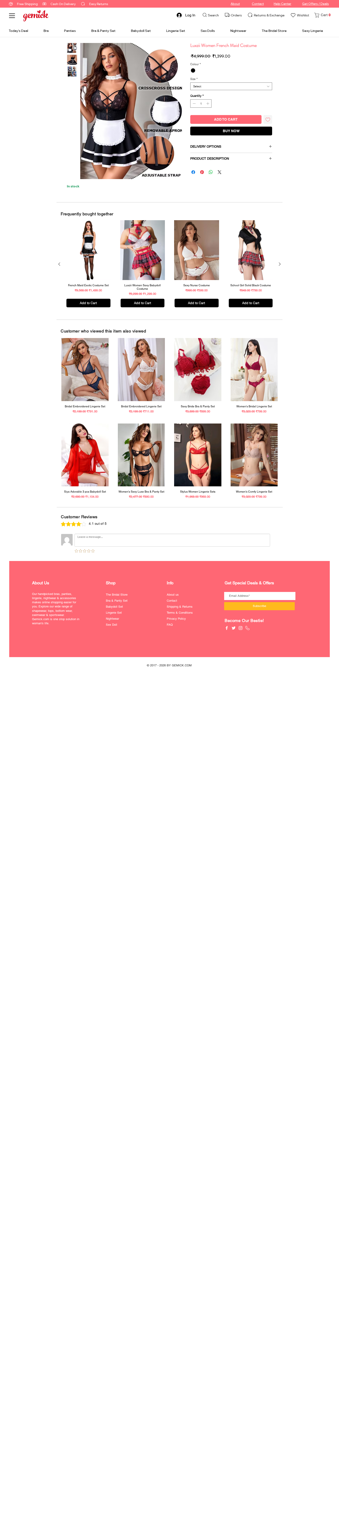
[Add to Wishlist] (267, 119)
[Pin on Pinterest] (202, 172)
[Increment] (208, 103)
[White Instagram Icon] (240, 628)
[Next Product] (279, 264)
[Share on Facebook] (193, 172)
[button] (12, 15)
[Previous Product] (59, 264)
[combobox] (231, 86)
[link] (323, 15)
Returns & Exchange (269, 15)
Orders (236, 15)
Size (194, 79)
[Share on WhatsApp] (211, 172)
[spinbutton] (200, 103)
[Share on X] (219, 172)
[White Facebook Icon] (226, 628)
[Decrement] (193, 103)
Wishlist (303, 15)
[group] (169, 264)
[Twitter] (233, 628)
